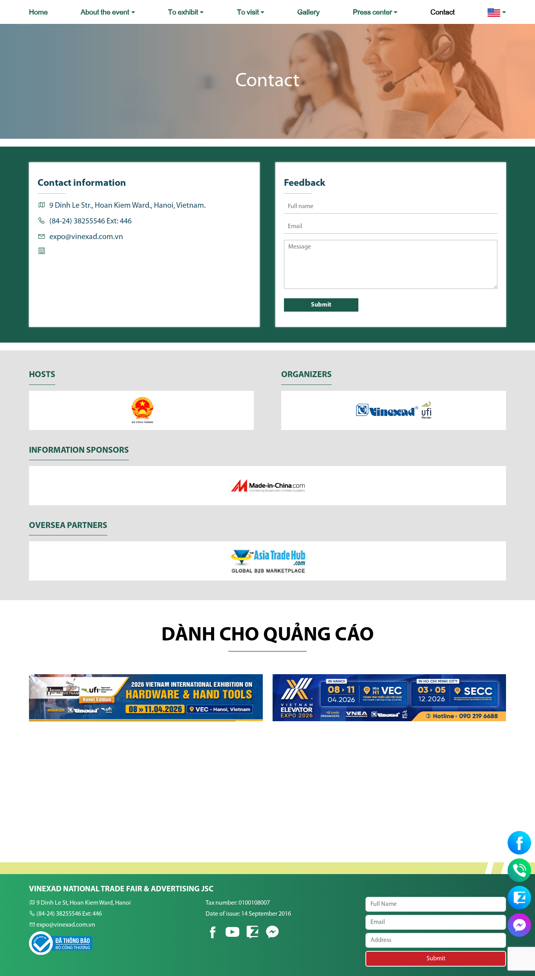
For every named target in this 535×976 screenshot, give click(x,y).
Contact (442, 11)
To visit (248, 11)
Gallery (308, 11)
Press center (372, 11)
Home (38, 11)
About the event (105, 11)
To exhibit (183, 11)
